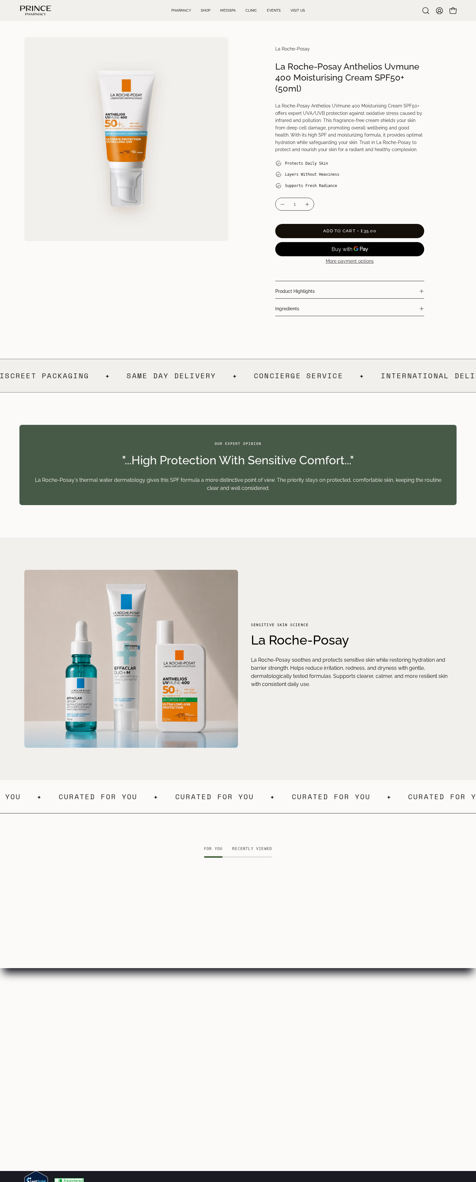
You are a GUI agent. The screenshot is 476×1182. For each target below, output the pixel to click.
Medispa (34, 1039)
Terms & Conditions (223, 1029)
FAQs (206, 1018)
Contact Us (37, 1071)
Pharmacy (36, 1018)
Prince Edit (125, 1018)
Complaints (214, 1071)
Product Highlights (295, 291)
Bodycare (124, 1039)
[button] (426, 10)
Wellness (123, 1061)
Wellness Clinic (42, 1029)
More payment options (350, 261)
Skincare (122, 1029)
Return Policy (216, 1061)
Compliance (214, 1050)
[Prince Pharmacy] (35, 10)
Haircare (122, 1050)
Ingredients (287, 308)
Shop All (122, 1071)
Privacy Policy (217, 1039)
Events (32, 1050)
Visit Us (33, 1061)
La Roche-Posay (292, 48)
